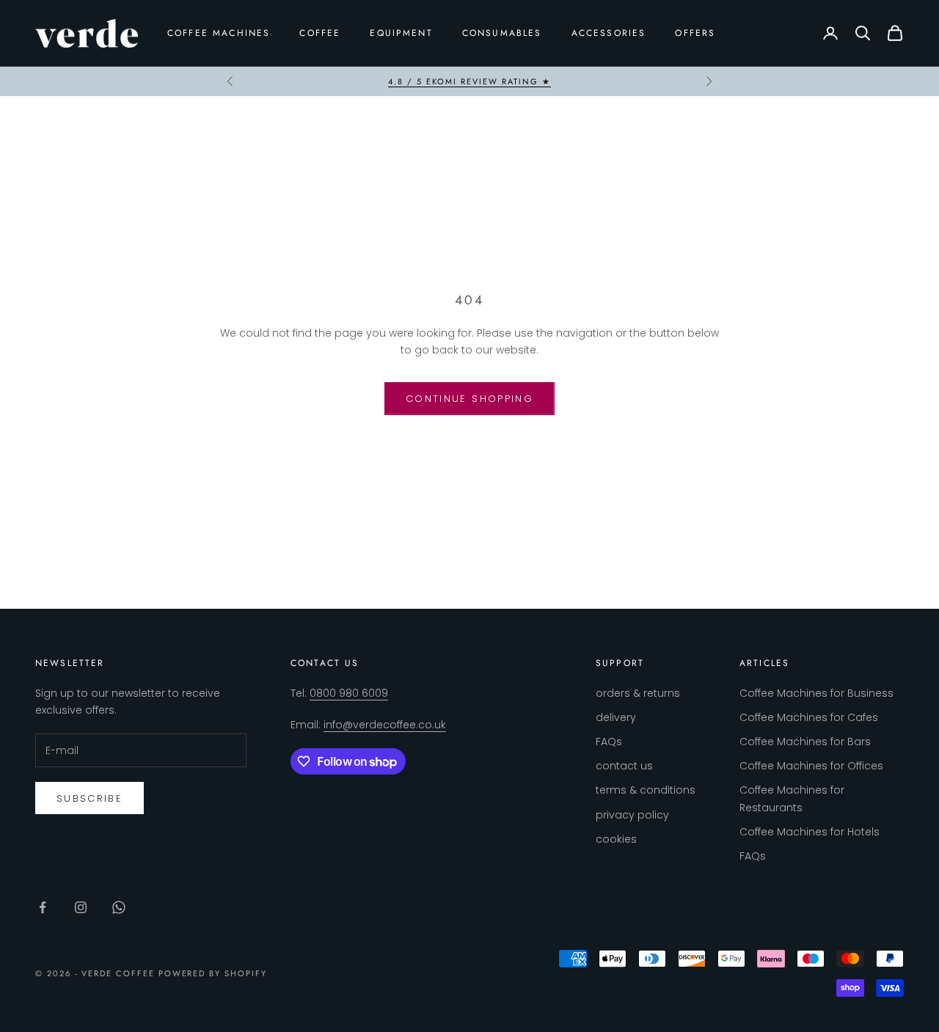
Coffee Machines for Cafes (808, 717)
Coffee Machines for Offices (811, 765)
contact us (624, 765)
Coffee (319, 33)
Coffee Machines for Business (816, 693)
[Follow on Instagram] (80, 907)
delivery (616, 717)
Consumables (502, 33)
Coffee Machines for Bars (805, 741)
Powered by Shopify (213, 973)
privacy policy (632, 815)
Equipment (401, 33)
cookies (616, 839)
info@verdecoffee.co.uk (385, 724)
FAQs (609, 741)
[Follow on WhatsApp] (119, 907)
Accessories (608, 33)
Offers (695, 33)
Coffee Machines (218, 33)
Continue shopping (469, 399)
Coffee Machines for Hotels (809, 831)
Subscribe (89, 798)
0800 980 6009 (349, 693)
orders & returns (638, 693)
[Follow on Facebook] (42, 907)
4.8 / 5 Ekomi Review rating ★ (469, 81)
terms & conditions (645, 790)
